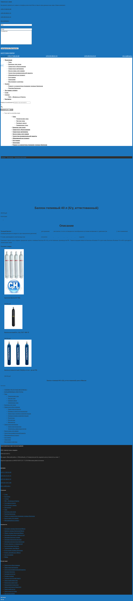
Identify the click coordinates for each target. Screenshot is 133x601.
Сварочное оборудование (17, 66)
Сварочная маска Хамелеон (12, 587)
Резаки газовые (9, 576)
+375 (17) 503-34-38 (6, 9)
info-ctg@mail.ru (5, 21)
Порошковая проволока (11, 585)
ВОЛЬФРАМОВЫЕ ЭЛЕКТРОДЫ (13, 392)
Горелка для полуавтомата (12, 578)
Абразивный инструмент (16, 75)
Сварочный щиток (9, 589)
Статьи (7, 95)
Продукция (8, 60)
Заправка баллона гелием (12, 537)
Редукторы (11, 418)
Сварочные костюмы (10, 591)
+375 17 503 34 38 (6, 472)
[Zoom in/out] (5, 597)
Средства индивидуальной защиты (20, 73)
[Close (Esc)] (1, 597)
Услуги (7, 84)
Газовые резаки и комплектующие (18, 416)
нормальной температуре (33, 237)
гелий (77, 237)
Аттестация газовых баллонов (13, 550)
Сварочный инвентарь (11, 580)
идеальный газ (111, 231)
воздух (56, 237)
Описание (7, 220)
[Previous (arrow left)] (1, 599)
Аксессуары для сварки (16, 71)
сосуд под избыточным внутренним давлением (27, 231)
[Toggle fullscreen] (3, 597)
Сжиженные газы (22, 125)
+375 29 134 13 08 (6, 482)
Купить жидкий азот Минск (12, 552)
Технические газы (22, 119)
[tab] (68, 220)
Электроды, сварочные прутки (17, 429)
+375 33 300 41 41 (6, 479)
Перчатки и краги (9, 593)
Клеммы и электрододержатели (17, 411)
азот (65, 237)
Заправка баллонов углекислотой (14, 535)
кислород (50, 237)
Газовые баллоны (9, 572)
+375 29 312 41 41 (6, 476)
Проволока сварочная (11, 582)
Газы (10, 62)
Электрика (11, 79)
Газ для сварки (8, 555)
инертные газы (89, 237)
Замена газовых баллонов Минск (14, 531)
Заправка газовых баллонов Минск (14, 528)
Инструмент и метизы (15, 82)
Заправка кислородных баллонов (14, 542)
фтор (73, 237)
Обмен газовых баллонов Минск (14, 533)
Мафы (6, 557)
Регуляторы (11, 420)
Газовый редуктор (9, 574)
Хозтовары (12, 77)
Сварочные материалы (16, 69)
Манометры (11, 422)
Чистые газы (20, 121)
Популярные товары (10, 505)
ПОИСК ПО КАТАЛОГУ (7, 102)
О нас (6, 92)
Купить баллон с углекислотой (13, 544)
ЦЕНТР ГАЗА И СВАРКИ (7, 53)
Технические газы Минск (11, 548)
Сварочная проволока (14, 426)
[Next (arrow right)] (3, 599)
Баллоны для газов (14, 64)
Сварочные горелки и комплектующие (19, 413)
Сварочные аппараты (14, 409)
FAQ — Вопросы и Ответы (17, 97)
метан (69, 237)
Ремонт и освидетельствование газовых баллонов (25, 86)
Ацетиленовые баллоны (11, 546)
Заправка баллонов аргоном (12, 539)
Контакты (8, 99)
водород (61, 237)
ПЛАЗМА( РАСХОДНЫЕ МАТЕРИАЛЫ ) (15, 389)
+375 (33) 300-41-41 (6, 13)
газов (51, 231)
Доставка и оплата (11, 90)
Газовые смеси (21, 123)
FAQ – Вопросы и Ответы (11, 501)
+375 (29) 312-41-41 (6, 17)
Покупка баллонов (14, 88)
